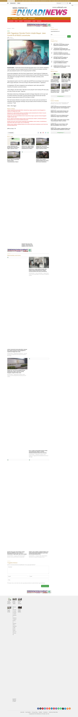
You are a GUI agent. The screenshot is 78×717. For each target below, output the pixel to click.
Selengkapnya (60, 96)
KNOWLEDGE (14, 18)
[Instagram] (47, 709)
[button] (67, 3)
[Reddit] (49, 709)
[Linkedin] (52, 709)
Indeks (18, 3)
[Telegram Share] (45, 133)
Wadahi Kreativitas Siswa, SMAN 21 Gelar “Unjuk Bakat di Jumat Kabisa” (62, 67)
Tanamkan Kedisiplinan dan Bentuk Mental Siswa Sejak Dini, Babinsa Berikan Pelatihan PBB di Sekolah (62, 53)
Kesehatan (39, 21)
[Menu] (8, 3)
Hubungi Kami (12, 3)
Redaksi (40, 712)
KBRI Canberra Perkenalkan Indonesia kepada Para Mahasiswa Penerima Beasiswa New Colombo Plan (61, 45)
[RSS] (70, 709)
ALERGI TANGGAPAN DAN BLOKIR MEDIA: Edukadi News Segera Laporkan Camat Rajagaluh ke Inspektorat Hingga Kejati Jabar (26, 111)
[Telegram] (65, 709)
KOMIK (34, 21)
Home (9, 18)
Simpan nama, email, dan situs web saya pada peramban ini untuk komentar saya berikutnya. (26, 583)
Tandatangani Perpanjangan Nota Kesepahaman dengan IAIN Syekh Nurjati (62, 49)
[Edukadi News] (39, 10)
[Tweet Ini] (41, 133)
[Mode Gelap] (70, 3)
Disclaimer (45, 712)
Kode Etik (22, 712)
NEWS (20, 18)
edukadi (11, 37)
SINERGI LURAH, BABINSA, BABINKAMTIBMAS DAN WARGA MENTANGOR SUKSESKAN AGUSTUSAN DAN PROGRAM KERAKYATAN (27, 125)
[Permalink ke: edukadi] (8, 38)
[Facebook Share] (38, 133)
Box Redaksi (28, 712)
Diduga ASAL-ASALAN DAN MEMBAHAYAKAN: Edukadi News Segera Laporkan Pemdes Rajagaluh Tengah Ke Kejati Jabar (26, 116)
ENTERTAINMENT (31, 18)
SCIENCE (25, 18)
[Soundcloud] (67, 709)
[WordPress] (45, 709)
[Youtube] (54, 709)
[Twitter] (40, 709)
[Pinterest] (43, 709)
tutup (72, 5)
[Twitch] (56, 709)
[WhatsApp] (61, 709)
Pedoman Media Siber (53, 712)
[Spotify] (58, 709)
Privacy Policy (34, 712)
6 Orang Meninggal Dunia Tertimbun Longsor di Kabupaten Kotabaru (61, 62)
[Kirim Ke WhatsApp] (48, 133)
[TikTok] (63, 709)
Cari (51, 34)
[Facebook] (38, 709)
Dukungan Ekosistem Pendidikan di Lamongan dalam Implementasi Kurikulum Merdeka (61, 58)
